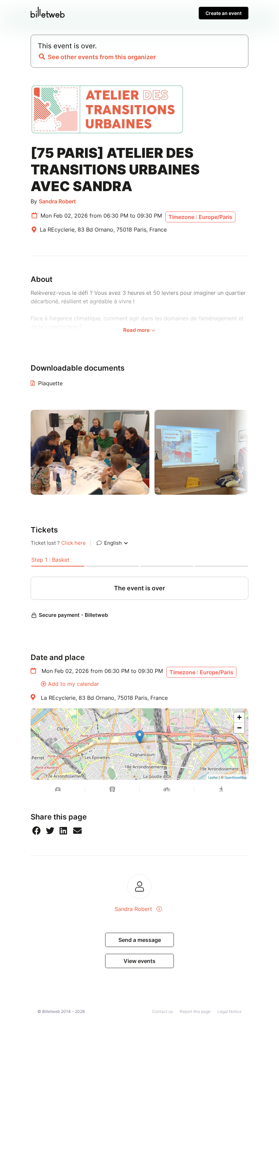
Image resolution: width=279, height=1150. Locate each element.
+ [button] (239, 717)
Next (253, 452)
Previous (25, 452)
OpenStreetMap (236, 777)
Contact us (162, 1011)
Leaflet (213, 777)
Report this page (195, 1011)
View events (139, 961)
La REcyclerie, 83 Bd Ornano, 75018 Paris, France (104, 697)
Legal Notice (229, 1011)
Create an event (224, 13)
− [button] (239, 728)
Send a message (139, 939)
